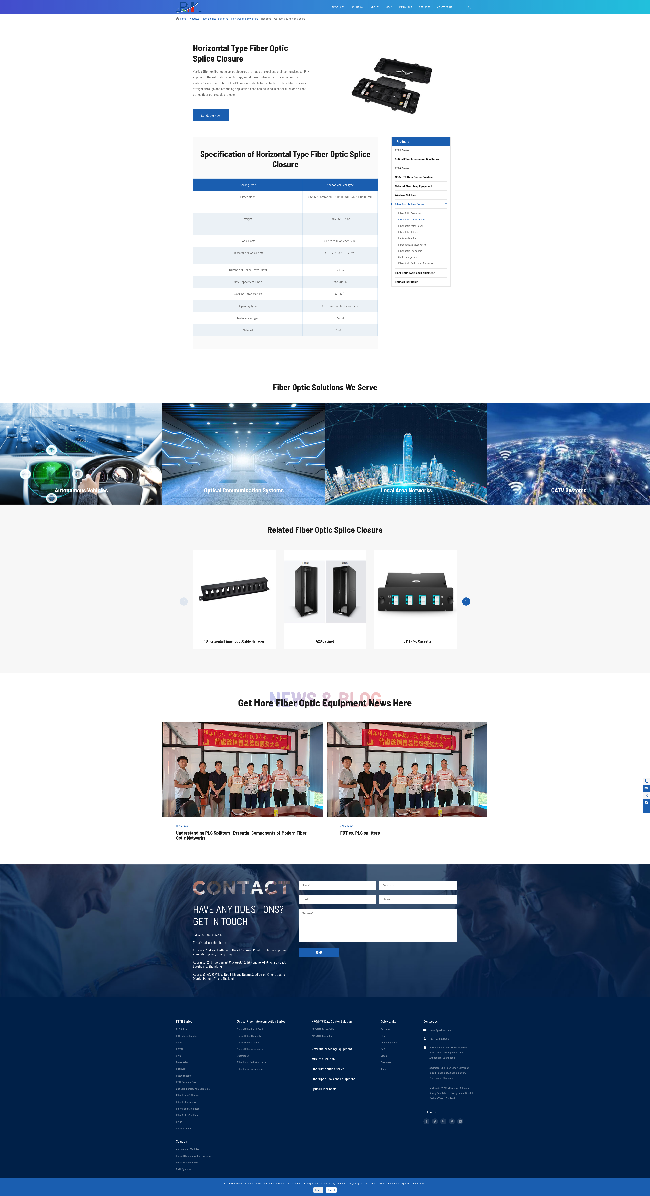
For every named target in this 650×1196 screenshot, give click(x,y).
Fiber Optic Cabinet (408, 232)
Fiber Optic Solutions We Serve (325, 387)
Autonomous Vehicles (187, 1149)
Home (183, 18)
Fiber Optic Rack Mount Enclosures (416, 263)
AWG (178, 1055)
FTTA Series (402, 168)
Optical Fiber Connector (249, 1035)
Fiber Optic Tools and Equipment (415, 273)
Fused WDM (182, 1062)
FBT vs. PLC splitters (360, 833)
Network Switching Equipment (413, 186)
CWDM (179, 1042)
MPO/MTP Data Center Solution (414, 177)
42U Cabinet (325, 641)
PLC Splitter (182, 1029)
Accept (331, 1190)
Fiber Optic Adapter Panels (412, 244)
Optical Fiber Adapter (248, 1042)
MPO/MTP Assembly (321, 1035)
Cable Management (408, 257)
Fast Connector (184, 1075)
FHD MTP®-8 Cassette (415, 641)
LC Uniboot (243, 1055)
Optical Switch (184, 1128)
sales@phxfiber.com (216, 942)
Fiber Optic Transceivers (250, 1068)
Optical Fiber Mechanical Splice (193, 1088)
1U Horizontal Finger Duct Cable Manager (234, 641)
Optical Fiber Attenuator (250, 1049)
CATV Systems (183, 1169)
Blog (383, 1035)
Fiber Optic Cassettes (409, 213)
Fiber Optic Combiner (187, 1115)
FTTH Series (402, 150)
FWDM (179, 1121)
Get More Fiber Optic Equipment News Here (325, 702)
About (374, 7)
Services (424, 7)
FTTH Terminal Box (186, 1082)
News (389, 7)
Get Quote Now (210, 115)
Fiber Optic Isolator (186, 1101)
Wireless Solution (405, 195)
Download (386, 1062)
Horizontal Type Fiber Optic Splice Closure (283, 18)
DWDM (179, 1049)
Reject (318, 1190)
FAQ (383, 1049)
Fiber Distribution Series (215, 18)
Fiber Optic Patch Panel (410, 225)
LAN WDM (181, 1068)
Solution (357, 7)
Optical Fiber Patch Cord (250, 1029)
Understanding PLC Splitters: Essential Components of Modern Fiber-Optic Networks (242, 835)
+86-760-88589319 (210, 935)
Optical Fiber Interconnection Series (417, 159)
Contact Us (444, 7)
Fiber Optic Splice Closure (244, 18)
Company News (389, 1042)
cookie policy (402, 1183)
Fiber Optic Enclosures (410, 250)
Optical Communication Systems (193, 1155)
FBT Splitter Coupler (186, 1035)
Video (384, 1055)
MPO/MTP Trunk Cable (322, 1029)
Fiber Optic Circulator (187, 1108)
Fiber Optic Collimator (187, 1095)
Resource (405, 7)
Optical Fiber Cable (406, 282)
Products (338, 7)
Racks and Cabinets (408, 238)
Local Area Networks (187, 1162)
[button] (184, 601)
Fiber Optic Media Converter (252, 1062)
